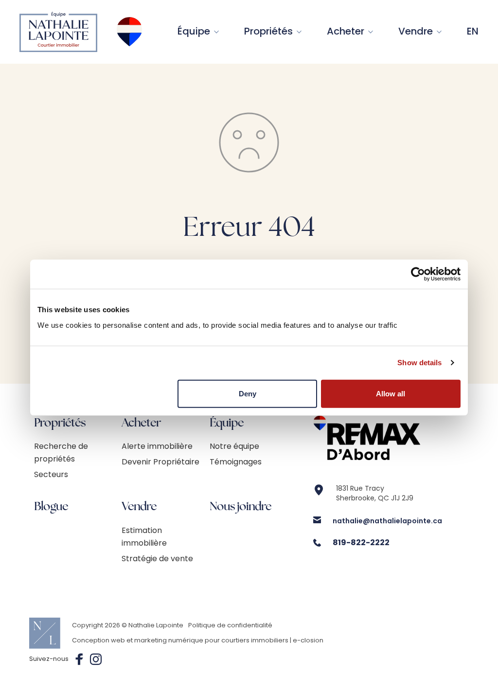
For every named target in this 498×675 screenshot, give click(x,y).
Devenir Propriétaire (160, 462)
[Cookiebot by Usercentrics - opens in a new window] (418, 274)
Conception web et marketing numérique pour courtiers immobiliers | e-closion (197, 641)
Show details (419, 362)
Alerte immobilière (157, 447)
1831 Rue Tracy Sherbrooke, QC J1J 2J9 (374, 494)
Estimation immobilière (144, 537)
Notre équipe (234, 447)
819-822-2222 (361, 543)
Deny (247, 393)
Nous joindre (240, 506)
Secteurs (51, 475)
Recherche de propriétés (61, 453)
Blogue (51, 506)
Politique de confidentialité (230, 626)
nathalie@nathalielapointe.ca (387, 521)
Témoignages (236, 462)
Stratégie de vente (157, 559)
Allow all (390, 393)
